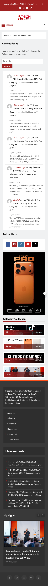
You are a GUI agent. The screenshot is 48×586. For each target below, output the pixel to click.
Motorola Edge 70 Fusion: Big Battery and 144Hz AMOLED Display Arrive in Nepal (25, 493)
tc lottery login (19, 167)
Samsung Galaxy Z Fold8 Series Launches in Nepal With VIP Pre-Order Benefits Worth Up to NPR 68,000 (24, 503)
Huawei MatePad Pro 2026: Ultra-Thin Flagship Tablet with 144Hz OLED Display (25, 463)
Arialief (16, 199)
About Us (11, 413)
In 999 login (18, 75)
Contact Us (11, 423)
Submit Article (13, 439)
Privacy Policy (12, 434)
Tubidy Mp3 (18, 105)
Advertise (11, 418)
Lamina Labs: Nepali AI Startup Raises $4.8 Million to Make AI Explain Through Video (20, 4)
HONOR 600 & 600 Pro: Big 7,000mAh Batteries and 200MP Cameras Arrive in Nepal (24, 473)
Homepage (12, 429)
